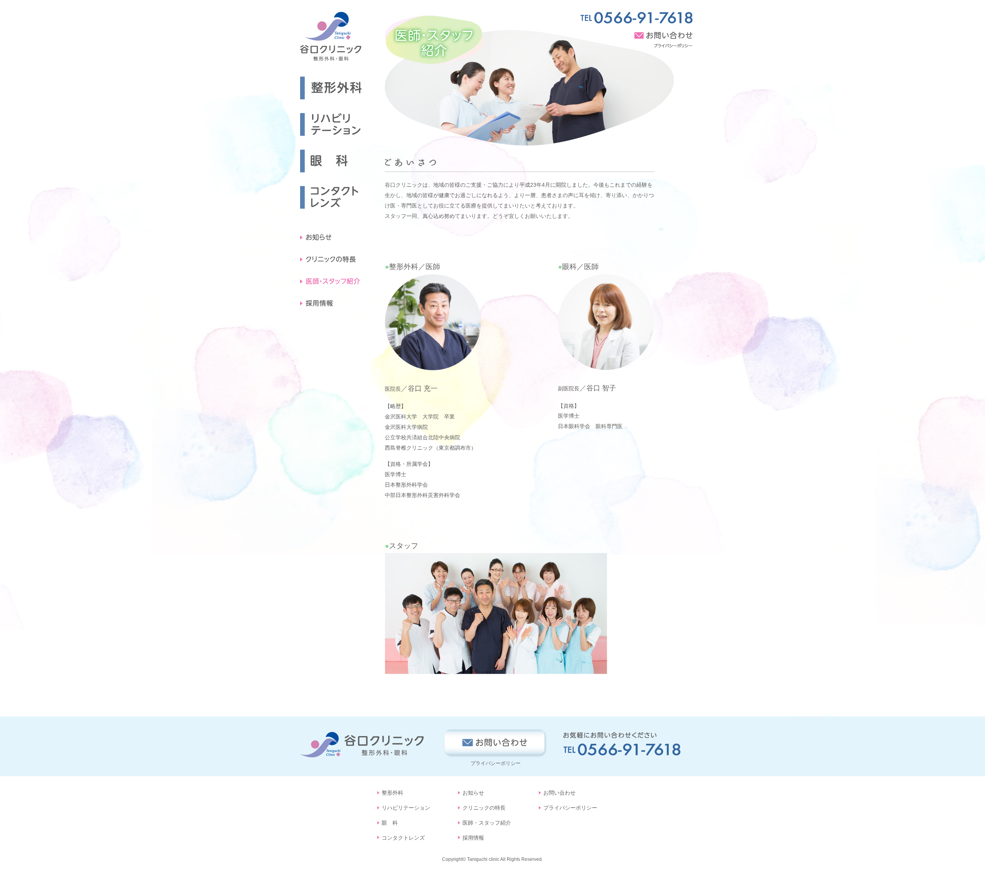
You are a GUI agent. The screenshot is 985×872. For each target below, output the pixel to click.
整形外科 (392, 793)
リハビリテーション (406, 808)
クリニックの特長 (484, 808)
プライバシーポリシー (496, 763)
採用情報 (473, 838)
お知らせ (473, 793)
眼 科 (390, 823)
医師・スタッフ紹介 (486, 823)
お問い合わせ (559, 793)
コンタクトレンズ (403, 838)
